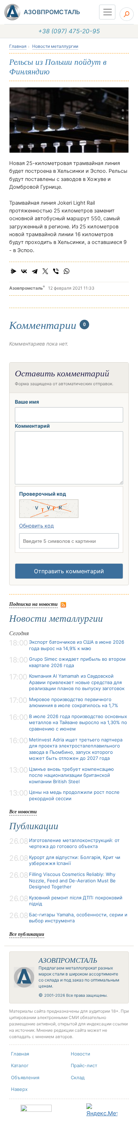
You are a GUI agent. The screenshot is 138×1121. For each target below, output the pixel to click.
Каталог (20, 1065)
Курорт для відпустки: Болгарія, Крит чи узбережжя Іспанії (74, 860)
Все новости (23, 811)
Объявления (25, 1077)
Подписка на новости (33, 604)
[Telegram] (34, 271)
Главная (18, 46)
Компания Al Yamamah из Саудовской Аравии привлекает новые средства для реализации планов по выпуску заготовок (77, 682)
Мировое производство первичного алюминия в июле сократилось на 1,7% (73, 702)
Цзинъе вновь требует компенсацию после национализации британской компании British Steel (71, 775)
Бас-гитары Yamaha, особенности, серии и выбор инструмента (78, 918)
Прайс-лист (84, 1065)
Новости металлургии (55, 46)
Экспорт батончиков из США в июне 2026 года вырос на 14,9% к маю (76, 645)
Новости (80, 1054)
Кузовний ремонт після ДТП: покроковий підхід (75, 901)
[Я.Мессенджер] (13, 271)
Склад (78, 1077)
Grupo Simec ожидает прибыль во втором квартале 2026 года (77, 662)
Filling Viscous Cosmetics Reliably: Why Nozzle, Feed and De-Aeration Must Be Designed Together (72, 880)
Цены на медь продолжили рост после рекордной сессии (74, 795)
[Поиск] (127, 14)
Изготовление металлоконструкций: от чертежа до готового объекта (74, 843)
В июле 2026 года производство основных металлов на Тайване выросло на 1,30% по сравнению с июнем (78, 722)
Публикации (33, 826)
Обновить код (36, 526)
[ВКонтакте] (24, 271)
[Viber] (56, 271)
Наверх (19, 1089)
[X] (45, 271)
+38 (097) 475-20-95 (69, 31)
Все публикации (26, 934)
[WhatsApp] (66, 271)
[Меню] (107, 12)
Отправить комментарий (69, 571)
